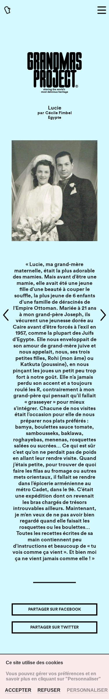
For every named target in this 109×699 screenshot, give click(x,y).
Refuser (48, 690)
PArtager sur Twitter (54, 627)
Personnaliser (87, 690)
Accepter (18, 690)
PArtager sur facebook (54, 609)
